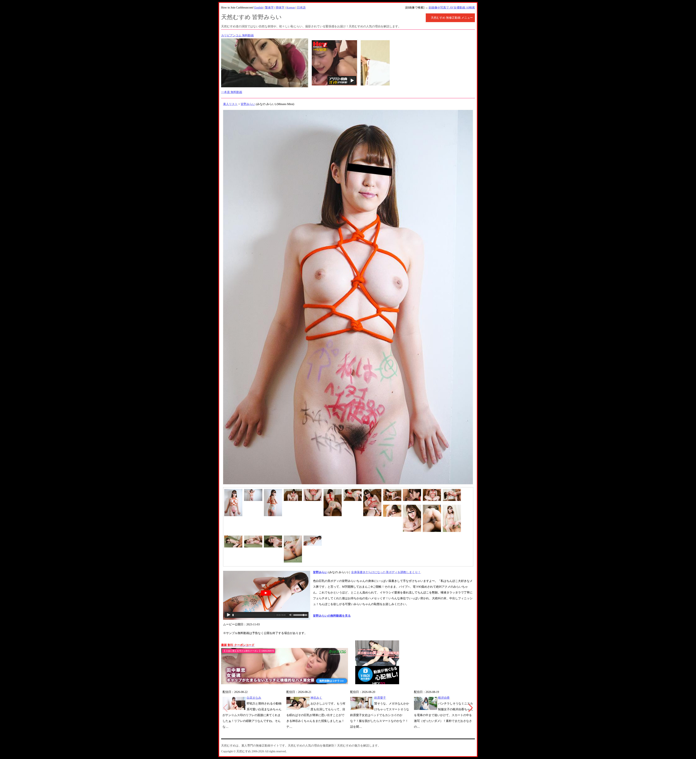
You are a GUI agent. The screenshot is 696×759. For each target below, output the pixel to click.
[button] (470, 708)
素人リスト (230, 104)
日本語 (301, 7)
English (258, 7)
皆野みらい (248, 104)
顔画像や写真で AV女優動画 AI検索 (452, 7)
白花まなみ (254, 697)
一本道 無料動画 (231, 92)
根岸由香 (444, 697)
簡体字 (280, 7)
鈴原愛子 (380, 697)
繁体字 (269, 7)
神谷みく (316, 697)
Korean (290, 7)
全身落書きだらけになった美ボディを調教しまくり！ (386, 572)
